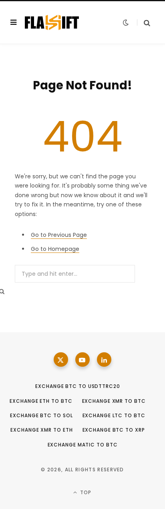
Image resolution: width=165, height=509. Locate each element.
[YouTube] (82, 359)
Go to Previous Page (59, 235)
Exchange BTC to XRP (113, 429)
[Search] (143, 22)
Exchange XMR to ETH (41, 429)
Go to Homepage (55, 249)
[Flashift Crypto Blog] (52, 22)
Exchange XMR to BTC (114, 401)
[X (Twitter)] (61, 359)
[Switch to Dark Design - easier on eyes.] (126, 22)
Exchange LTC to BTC (113, 415)
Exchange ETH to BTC (41, 401)
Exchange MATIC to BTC (83, 444)
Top (85, 492)
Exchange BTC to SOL (41, 415)
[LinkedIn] (104, 359)
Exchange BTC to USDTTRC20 (77, 386)
